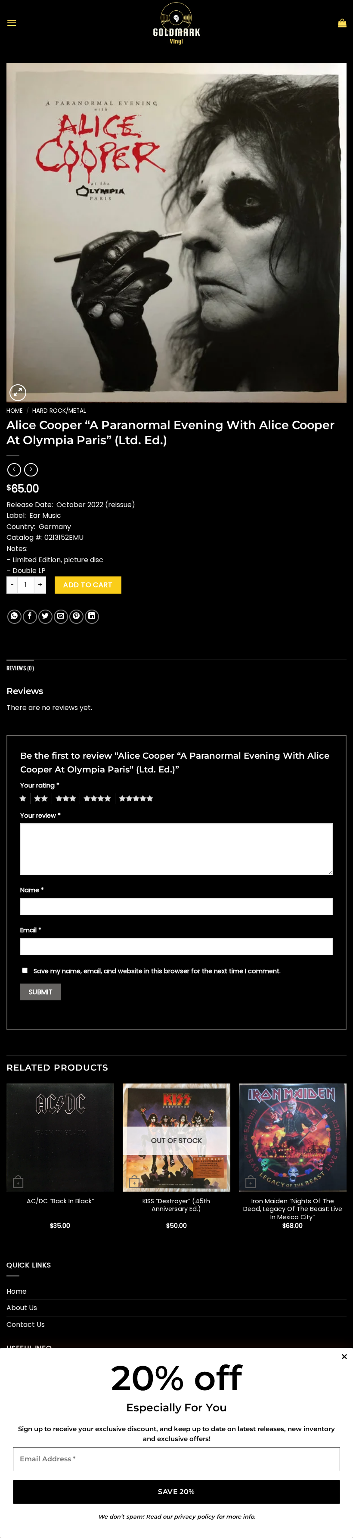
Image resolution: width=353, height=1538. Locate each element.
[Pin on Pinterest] (76, 617)
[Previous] (6, 1164)
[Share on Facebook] (30, 617)
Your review (40, 815)
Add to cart (87, 585)
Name (32, 890)
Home (14, 411)
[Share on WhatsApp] (14, 617)
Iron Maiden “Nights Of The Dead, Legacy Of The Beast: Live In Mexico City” (292, 1209)
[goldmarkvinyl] (176, 23)
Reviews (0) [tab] (20, 668)
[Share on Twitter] (45, 617)
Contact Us (25, 1324)
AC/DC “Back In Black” (60, 1201)
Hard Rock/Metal (59, 411)
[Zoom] (17, 392)
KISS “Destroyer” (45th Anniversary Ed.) (176, 1205)
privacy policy (194, 1516)
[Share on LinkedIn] (92, 617)
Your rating (39, 785)
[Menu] (11, 22)
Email (30, 930)
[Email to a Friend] (61, 617)
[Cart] (342, 22)
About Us (21, 1308)
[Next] (346, 1164)
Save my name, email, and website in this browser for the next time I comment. (157, 971)
